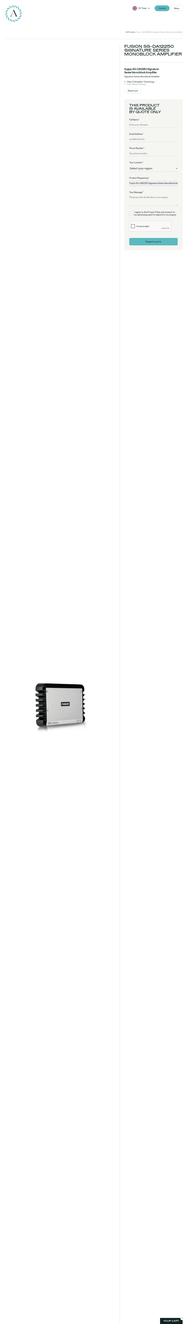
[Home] (13, 13)
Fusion (128, 69)
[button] (142, 8)
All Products (130, 32)
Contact (162, 8)
